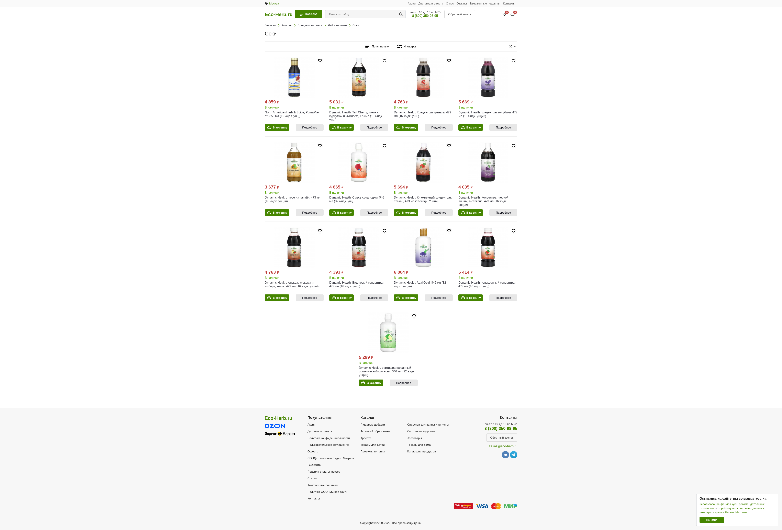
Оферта (313, 451)
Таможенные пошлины (485, 3)
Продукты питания (372, 451)
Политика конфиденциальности (329, 438)
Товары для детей (372, 444)
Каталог (311, 14)
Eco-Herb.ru (279, 14)
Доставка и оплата (430, 3)
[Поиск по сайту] (402, 14)
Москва (274, 3)
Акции (412, 3)
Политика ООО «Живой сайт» (327, 491)
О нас (450, 3)
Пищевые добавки (372, 424)
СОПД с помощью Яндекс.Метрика (331, 458)
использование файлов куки (718, 504)
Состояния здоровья (421, 431)
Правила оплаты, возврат (325, 471)
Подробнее (309, 127)
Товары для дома (419, 444)
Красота (365, 438)
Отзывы (462, 3)
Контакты (509, 3)
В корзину (280, 127)
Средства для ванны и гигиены (428, 424)
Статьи (312, 478)
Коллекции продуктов (421, 451)
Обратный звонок (459, 14)
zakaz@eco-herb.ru (503, 446)
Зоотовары (414, 438)
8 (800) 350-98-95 (425, 16)
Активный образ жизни (375, 431)
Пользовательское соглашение (328, 444)
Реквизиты (314, 464)
